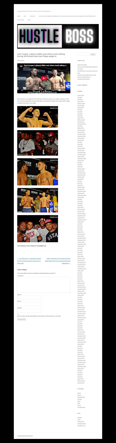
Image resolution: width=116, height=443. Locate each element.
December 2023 (82, 134)
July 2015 (80, 321)
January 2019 (81, 236)
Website (19, 308)
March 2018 (80, 256)
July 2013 (80, 370)
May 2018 (80, 252)
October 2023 (81, 138)
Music (79, 401)
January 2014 (81, 358)
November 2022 (82, 154)
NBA (79, 403)
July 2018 (80, 248)
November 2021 (82, 175)
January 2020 (81, 211)
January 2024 (81, 132)
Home (18, 16)
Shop (29, 20)
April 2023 (80, 146)
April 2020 (80, 205)
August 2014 (81, 344)
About (79, 393)
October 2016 (81, 291)
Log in (79, 419)
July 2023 (80, 142)
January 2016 (81, 309)
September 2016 (82, 293)
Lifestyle (80, 399)
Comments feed (82, 423)
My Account (20, 20)
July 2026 (80, 97)
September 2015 (82, 317)
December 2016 (82, 287)
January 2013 (81, 383)
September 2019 (82, 219)
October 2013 (81, 364)
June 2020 (80, 201)
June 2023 (80, 144)
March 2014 (80, 354)
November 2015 (82, 313)
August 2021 (81, 179)
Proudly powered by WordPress (25, 436)
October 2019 (81, 217)
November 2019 (82, 215)
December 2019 (82, 213)
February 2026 (81, 103)
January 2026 (81, 105)
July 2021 (80, 181)
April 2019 (80, 230)
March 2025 (80, 118)
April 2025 (80, 115)
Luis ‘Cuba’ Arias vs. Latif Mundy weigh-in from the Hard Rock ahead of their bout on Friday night (29, 261)
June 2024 (80, 126)
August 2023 (81, 140)
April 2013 (80, 376)
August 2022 (81, 160)
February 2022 (81, 168)
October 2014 (81, 340)
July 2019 (80, 224)
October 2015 (81, 315)
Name (19, 294)
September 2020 (82, 195)
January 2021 (81, 189)
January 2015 (81, 334)
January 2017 (81, 285)
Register (80, 417)
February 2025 (81, 120)
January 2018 (81, 260)
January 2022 (81, 171)
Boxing (79, 395)
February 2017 (81, 283)
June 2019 (80, 226)
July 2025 (80, 109)
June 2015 (80, 323)
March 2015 (80, 330)
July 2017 (80, 272)
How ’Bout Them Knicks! (84, 79)
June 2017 (80, 274)
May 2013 (80, 374)
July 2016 (80, 297)
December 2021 (82, 173)
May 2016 (80, 301)
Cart (25, 16)
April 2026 (80, 99)
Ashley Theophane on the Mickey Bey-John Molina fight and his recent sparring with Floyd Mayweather (57, 261)
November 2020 (82, 191)
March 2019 (80, 232)
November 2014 (82, 338)
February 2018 (81, 258)
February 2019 (81, 234)
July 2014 (80, 346)
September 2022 (82, 158)
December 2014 (82, 336)
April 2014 (80, 352)
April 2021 (80, 185)
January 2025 (81, 122)
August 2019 (81, 221)
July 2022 (80, 162)
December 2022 (82, 152)
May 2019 (80, 228)
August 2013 (81, 368)
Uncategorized (81, 407)
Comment (20, 276)
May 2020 (80, 203)
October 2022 (81, 156)
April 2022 (80, 166)
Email (19, 301)
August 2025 (81, 107)
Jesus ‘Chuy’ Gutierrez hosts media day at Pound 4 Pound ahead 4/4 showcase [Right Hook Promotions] (67, 16)
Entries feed (81, 421)
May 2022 (80, 164)
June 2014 (80, 348)
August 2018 (81, 246)
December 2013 (82, 360)
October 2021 (81, 177)
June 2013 (80, 372)
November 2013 (82, 362)
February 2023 (81, 148)
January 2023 (81, 150)
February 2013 (81, 380)
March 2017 (80, 281)
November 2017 (82, 264)
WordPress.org (81, 425)
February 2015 (81, 332)
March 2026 (80, 101)
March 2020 (80, 207)
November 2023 (82, 136)
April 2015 (80, 327)
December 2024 (82, 124)
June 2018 (80, 250)
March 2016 (80, 305)
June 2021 (80, 183)
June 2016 (80, 299)
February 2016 (81, 307)
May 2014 (80, 350)
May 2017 (80, 277)
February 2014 (81, 356)
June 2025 (80, 111)
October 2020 (81, 193)
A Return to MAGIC (82, 64)
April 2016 (80, 303)
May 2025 (80, 113)
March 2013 (80, 378)
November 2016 (82, 289)
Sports (79, 405)
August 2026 (81, 95)
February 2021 (81, 187)
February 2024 (81, 130)
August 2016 (81, 295)
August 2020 (81, 197)
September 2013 (82, 366)
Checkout (32, 16)
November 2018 (82, 240)
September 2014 (82, 342)
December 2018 (82, 238)
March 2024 (80, 128)
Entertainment (81, 397)
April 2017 (80, 279)
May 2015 (80, 325)
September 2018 (82, 244)
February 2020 (81, 209)
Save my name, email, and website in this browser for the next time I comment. (39, 316)
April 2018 (80, 254)
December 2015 (82, 311)
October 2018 (81, 242)
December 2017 (82, 262)
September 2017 (82, 268)
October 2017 (81, 266)
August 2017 (81, 270)
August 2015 (81, 319)
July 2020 (80, 199)
